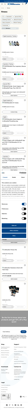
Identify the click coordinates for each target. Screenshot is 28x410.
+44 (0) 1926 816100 (18, 376)
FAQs (15, 349)
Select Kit (4, 258)
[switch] (24, 209)
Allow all (14, 225)
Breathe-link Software (4, 370)
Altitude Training (17, 22)
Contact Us (16, 379)
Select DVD (4, 304)
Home (2, 8)
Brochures (16, 357)
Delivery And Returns (19, 361)
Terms (17, 335)
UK (23, 396)
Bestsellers (9, 16)
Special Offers (18, 16)
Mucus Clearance (6, 22)
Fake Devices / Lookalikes (20, 363)
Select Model (5, 56)
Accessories (5, 25)
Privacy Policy (23, 335)
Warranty (16, 359)
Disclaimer (3, 391)
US (26, 396)
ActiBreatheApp (5, 372)
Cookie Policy (4, 389)
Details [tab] (14, 177)
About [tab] (23, 177)
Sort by (3, 28)
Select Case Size (6, 130)
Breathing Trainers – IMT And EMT (5, 348)
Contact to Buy (14, 112)
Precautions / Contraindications (18, 354)
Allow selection (14, 230)
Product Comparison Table (20, 347)
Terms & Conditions (5, 385)
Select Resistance (6, 76)
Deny (14, 235)
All (3, 16)
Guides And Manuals (18, 351)
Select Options (14, 95)
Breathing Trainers (6, 19)
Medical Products (18, 19)
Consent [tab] (5, 177)
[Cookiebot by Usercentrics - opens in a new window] (19, 173)
